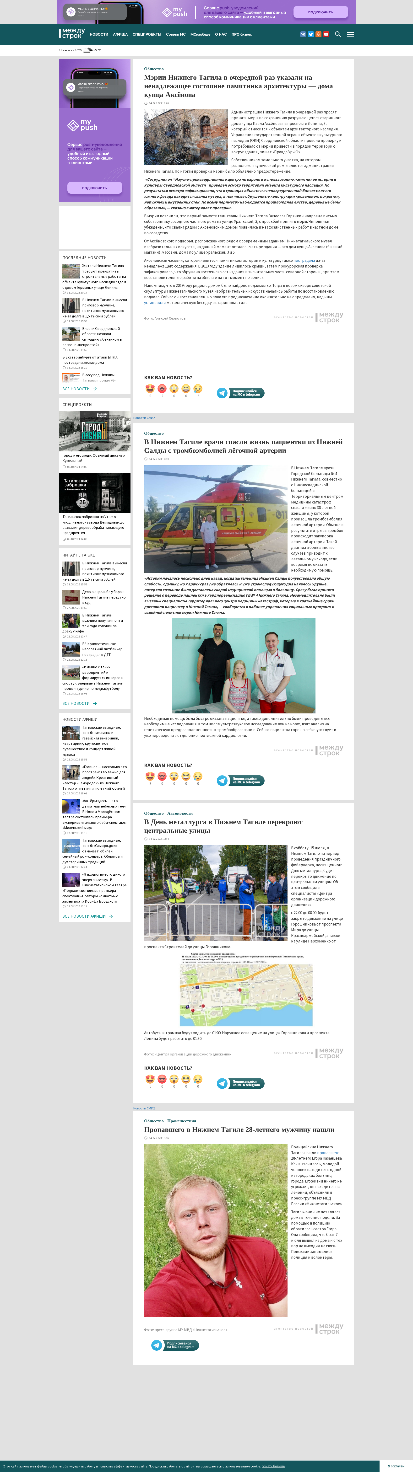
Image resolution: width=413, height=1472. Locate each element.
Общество (154, 68)
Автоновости (180, 813)
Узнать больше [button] (273, 1466)
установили (155, 302)
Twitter (311, 34)
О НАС (221, 34)
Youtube (326, 34)
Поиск (338, 34)
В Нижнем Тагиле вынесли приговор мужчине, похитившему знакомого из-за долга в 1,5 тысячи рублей (94, 571)
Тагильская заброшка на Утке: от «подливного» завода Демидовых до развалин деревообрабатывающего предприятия (93, 524)
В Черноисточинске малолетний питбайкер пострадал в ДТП (102, 649)
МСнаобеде (200, 34)
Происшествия (181, 1121)
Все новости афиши (84, 916)
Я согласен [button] (396, 1466)
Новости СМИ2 (144, 418)
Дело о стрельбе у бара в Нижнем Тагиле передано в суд (104, 597)
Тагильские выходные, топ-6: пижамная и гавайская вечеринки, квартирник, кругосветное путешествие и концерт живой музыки (91, 741)
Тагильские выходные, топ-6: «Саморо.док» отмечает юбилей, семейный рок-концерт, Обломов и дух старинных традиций (92, 851)
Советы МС (176, 34)
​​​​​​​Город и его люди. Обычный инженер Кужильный (93, 458)
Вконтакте (303, 34)
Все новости (76, 388)
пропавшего (328, 1152)
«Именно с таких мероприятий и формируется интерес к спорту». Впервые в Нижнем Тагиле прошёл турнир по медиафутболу (92, 677)
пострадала (304, 260)
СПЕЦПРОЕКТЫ (147, 34)
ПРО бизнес (242, 34)
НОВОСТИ (99, 34)
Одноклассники (318, 34)
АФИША (120, 34)
